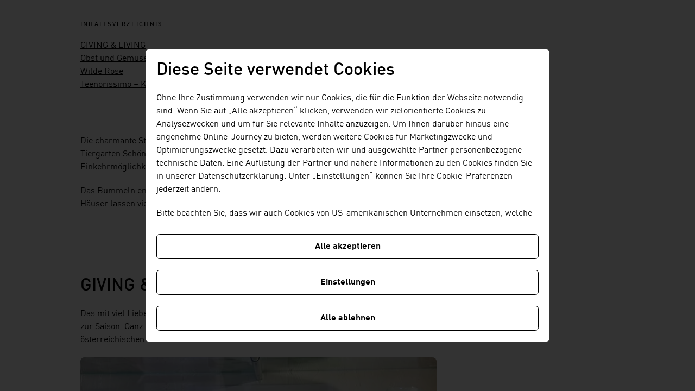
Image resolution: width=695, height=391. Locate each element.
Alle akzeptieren (348, 246)
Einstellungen (347, 282)
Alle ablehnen (347, 318)
